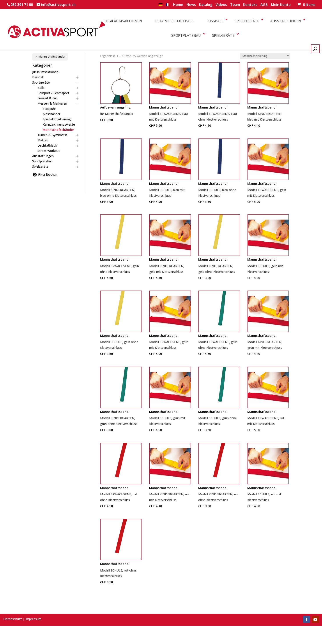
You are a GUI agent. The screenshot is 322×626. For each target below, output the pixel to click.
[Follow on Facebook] (306, 619)
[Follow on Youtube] (315, 619)
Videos (221, 5)
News (191, 5)
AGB (264, 5)
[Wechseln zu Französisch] (168, 6)
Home (178, 5)
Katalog (205, 5)
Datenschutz (12, 619)
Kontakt (250, 5)
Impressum (33, 619)
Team (235, 5)
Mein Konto (281, 5)
